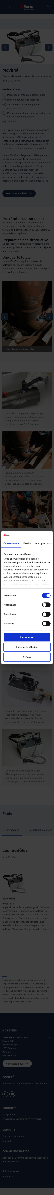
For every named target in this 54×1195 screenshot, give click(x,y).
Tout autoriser (27, 637)
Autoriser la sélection (27, 647)
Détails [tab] (27, 543)
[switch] (46, 604)
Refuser (27, 657)
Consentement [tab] (11, 543)
